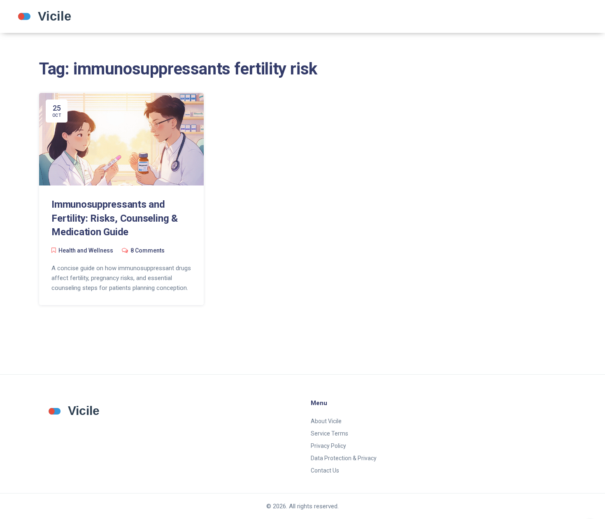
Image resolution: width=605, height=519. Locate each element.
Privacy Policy (328, 446)
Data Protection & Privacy (344, 458)
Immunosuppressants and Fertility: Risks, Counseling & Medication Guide (114, 218)
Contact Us (325, 470)
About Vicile (326, 421)
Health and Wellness (85, 250)
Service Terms (329, 433)
